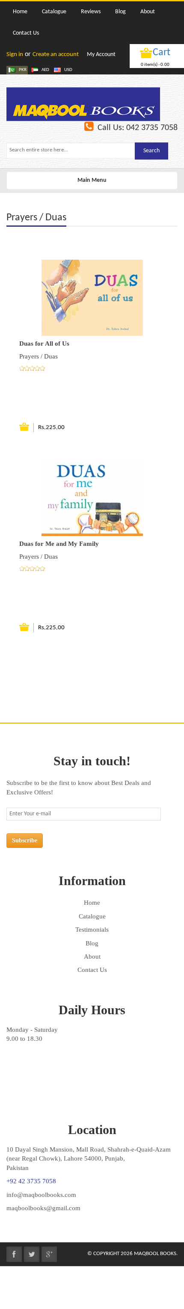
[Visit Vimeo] (49, 1254)
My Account (101, 54)
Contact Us (92, 969)
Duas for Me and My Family (59, 543)
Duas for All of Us (44, 343)
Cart (161, 52)
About (92, 956)
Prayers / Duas (38, 356)
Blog (92, 943)
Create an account (56, 54)
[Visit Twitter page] (31, 1254)
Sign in (14, 54)
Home (92, 902)
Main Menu (92, 183)
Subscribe (24, 840)
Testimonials (92, 929)
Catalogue (92, 916)
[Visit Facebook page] (14, 1254)
